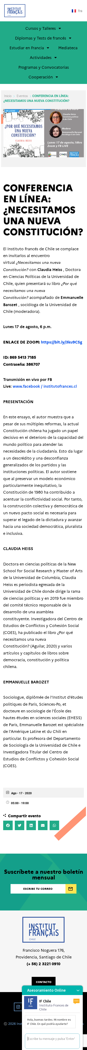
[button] (8, 825)
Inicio (8, 96)
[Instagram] (18, 1007)
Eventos (22, 96)
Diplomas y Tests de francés (40, 38)
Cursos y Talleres (40, 28)
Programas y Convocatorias (43, 67)
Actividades (41, 57)
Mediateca (67, 47)
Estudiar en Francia (27, 47)
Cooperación (41, 76)
